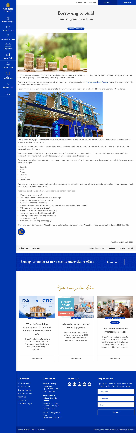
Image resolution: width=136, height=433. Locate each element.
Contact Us (127, 2)
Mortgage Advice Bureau (97, 82)
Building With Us (25, 393)
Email (130, 248)
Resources (33, 318)
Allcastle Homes (8, 7)
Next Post (36, 248)
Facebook (112, 248)
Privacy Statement (101, 430)
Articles (42, 318)
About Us (22, 397)
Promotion (75, 318)
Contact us (49, 378)
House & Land (24, 386)
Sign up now (112, 262)
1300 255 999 (90, 2)
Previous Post (23, 248)
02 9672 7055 (49, 408)
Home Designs (24, 383)
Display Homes (119, 318)
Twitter (122, 248)
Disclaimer (130, 430)
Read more (37, 358)
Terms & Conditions (117, 430)
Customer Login (25, 403)
